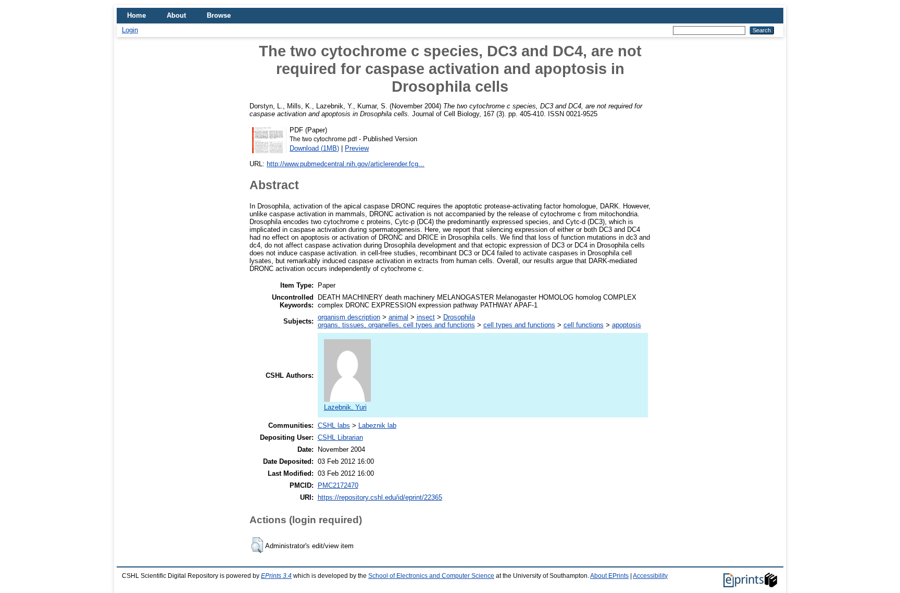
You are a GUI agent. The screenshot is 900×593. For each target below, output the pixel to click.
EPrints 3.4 (276, 576)
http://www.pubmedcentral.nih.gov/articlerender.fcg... (345, 164)
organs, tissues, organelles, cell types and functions (396, 325)
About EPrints (609, 576)
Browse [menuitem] (219, 15)
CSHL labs (334, 425)
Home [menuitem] (136, 15)
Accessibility (650, 576)
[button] (257, 545)
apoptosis (626, 325)
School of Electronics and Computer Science (431, 576)
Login (130, 30)
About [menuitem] (176, 15)
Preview (357, 148)
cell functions (584, 325)
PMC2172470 (338, 485)
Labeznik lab (377, 425)
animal (398, 317)
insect (426, 317)
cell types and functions (519, 325)
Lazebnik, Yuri (345, 407)
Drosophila (459, 317)
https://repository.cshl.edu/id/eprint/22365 (380, 497)
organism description (349, 317)
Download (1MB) (314, 148)
